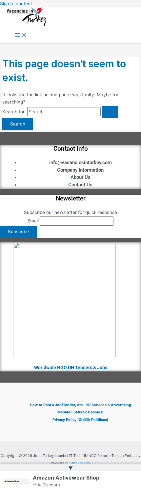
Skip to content (16, 3)
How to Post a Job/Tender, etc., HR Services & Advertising (80, 405)
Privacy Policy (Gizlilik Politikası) (80, 419)
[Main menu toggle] (21, 35)
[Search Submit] (110, 112)
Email (33, 220)
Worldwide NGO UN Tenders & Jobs (70, 367)
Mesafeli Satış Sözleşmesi (80, 412)
